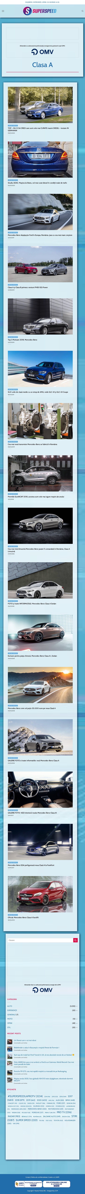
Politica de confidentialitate (39, 1177)
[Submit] (75, 940)
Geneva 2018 (26, 1106)
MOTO (9, 1019)
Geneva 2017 (13, 1106)
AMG (51, 1100)
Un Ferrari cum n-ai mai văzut (25, 1040)
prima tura (50, 1112)
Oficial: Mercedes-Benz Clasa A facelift (23, 917)
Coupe (22, 1103)
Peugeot (26, 1112)
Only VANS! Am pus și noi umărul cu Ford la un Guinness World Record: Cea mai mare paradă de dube (44, 1063)
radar (14, 1116)
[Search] (82, 11)
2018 (20, 1100)
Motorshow (55, 1109)
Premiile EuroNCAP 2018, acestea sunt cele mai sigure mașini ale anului (36, 497)
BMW (70, 1100)
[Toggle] (77, 1006)
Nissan (16, 1112)
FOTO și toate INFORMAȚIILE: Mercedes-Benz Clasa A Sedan (32, 604)
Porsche (37, 1113)
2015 (55, 1096)
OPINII (9, 1023)
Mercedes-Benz (37, 1109)
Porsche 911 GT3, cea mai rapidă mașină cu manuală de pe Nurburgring (40, 1071)
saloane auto (51, 1116)
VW (16, 1124)
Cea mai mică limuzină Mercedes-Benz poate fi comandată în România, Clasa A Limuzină (39, 550)
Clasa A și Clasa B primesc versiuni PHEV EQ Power (28, 287)
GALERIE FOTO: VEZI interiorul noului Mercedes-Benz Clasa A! (32, 813)
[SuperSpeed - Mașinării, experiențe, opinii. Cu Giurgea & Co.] (39, 11)
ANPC (57, 1177)
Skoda (66, 1116)
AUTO (9, 1006)
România (37, 1116)
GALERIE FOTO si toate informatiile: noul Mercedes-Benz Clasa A (33, 760)
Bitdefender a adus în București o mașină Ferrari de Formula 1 (36, 1048)
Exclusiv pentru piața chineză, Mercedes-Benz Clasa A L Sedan (32, 656)
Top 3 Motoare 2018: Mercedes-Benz (22, 340)
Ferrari (51, 1103)
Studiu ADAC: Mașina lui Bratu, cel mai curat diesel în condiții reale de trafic (37, 183)
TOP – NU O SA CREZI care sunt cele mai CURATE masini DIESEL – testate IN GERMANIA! (38, 129)
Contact (28, 1177)
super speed (27, 1120)
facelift (40, 1103)
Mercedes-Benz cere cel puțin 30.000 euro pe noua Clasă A (32, 708)
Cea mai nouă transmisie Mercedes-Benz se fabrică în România (32, 444)
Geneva (71, 1103)
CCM (56, 1191)
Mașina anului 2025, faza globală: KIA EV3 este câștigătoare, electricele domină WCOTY (43, 1080)
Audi (60, 1100)
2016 (62, 1096)
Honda (50, 1106)
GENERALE (11, 1015)
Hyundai (60, 1106)
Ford (61, 1103)
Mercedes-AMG (18, 1109)
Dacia (30, 1103)
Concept (12, 1103)
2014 (47, 1096)
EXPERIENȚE (12, 1010)
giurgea (38, 1106)
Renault (27, 1116)
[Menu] (3, 11)
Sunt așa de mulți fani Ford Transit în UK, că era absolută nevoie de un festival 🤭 (44, 1055)
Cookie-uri (51, 1177)
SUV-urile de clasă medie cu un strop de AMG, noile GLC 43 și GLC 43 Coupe (38, 392)
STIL (9, 1027)
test (49, 1120)
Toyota (58, 1120)
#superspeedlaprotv (25, 1096)
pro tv (64, 1112)
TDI (41, 1120)
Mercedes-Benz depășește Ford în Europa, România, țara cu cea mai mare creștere (40, 235)
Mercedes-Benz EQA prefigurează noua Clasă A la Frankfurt (31, 865)
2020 (42, 1100)
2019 (30, 1100)
